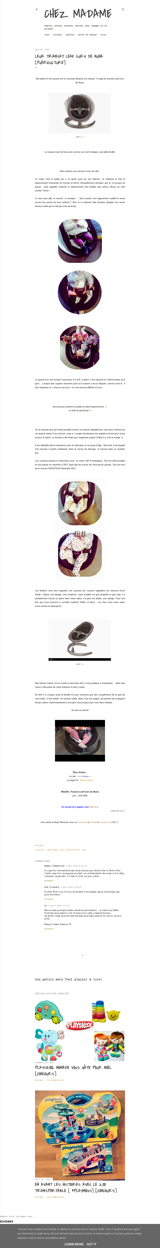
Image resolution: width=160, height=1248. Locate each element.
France (86, 780)
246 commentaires (55, 1197)
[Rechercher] (123, 9)
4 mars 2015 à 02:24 (76, 866)
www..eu (84, 776)
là (90, 410)
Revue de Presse (87, 35)
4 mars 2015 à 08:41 (71, 887)
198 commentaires (55, 1080)
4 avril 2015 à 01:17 (59, 906)
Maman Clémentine (54, 866)
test (84, 850)
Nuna (82, 137)
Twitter (93, 822)
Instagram (103, 822)
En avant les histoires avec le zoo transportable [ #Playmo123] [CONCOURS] (76, 1187)
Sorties (70, 35)
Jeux (46, 35)
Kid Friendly (51, 887)
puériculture (73, 850)
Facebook (82, 822)
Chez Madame (78, 14)
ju (45, 905)
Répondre (48, 881)
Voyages (57, 35)
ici (106, 406)
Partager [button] (39, 846)
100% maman (52, 850)
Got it (92, 1244)
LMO (92, 807)
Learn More (74, 1244)
